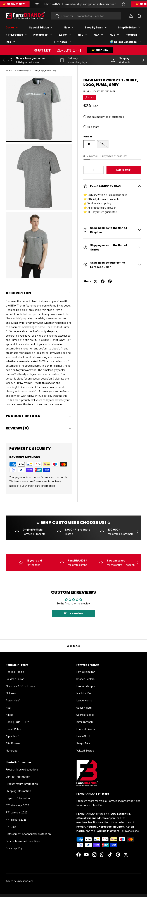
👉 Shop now (100, 49)
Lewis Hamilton (85, 671)
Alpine (9, 714)
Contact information (18, 776)
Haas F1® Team (14, 729)
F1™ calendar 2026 (16, 812)
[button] (139, 16)
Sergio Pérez (84, 743)
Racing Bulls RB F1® (17, 721)
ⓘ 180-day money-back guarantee (103, 116)
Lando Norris (84, 700)
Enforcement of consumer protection (28, 833)
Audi (8, 707)
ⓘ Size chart (91, 126)
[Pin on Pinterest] (109, 281)
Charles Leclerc (85, 678)
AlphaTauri (12, 736)
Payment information (18, 798)
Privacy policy (14, 848)
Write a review (73, 613)
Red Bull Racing (15, 671)
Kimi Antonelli (84, 721)
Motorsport (13, 750)
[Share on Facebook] (102, 281)
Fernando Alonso (86, 729)
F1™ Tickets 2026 (16, 819)
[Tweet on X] (95, 281)
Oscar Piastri (84, 707)
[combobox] (86, 16)
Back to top (73, 645)
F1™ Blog (11, 826)
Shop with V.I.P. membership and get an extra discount (80, 4)
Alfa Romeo (13, 743)
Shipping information (18, 791)
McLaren (11, 693)
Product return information (22, 783)
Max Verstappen (86, 686)
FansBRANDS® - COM (23, 881)
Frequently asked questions (22, 769)
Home (9, 70)
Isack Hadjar (83, 693)
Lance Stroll (83, 736)
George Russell (85, 714)
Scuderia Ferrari (15, 678)
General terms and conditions (23, 841)
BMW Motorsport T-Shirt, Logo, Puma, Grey (35, 70)
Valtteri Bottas (85, 750)
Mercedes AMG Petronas (20, 686)
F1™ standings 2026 (17, 805)
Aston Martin (13, 700)
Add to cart (124, 169)
